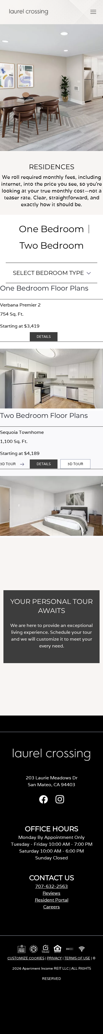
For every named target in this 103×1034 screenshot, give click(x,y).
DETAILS (44, 336)
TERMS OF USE (77, 958)
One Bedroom (51, 228)
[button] (93, 11)
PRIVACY (54, 958)
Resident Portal (51, 900)
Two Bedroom (51, 245)
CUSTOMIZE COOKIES (25, 958)
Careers (51, 907)
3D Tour (77, 465)
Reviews (51, 893)
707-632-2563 (51, 886)
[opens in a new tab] (43, 802)
